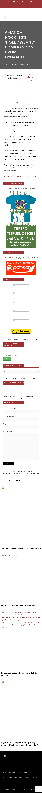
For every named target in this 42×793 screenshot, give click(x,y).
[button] (5, 17)
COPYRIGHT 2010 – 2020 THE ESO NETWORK (19, 789)
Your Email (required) (10, 416)
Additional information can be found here (20, 176)
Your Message (8, 431)
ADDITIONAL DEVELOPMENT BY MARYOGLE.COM (20, 777)
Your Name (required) (10, 408)
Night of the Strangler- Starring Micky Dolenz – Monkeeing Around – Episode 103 (20, 744)
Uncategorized (10, 25)
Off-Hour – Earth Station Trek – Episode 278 (21, 549)
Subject (5, 424)
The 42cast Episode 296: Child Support (18, 606)
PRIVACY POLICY (9, 783)
